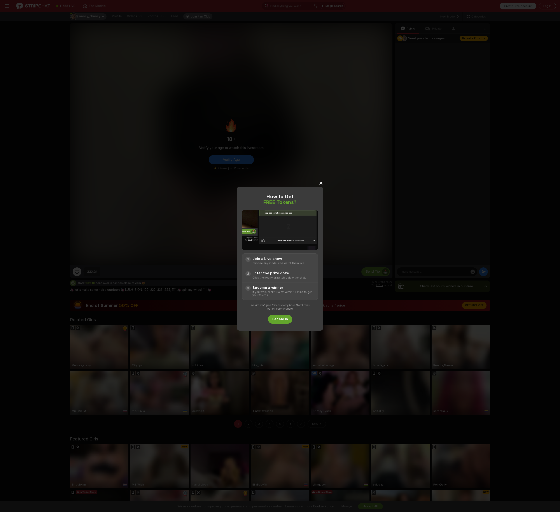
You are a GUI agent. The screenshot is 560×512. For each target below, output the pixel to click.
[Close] (320, 183)
